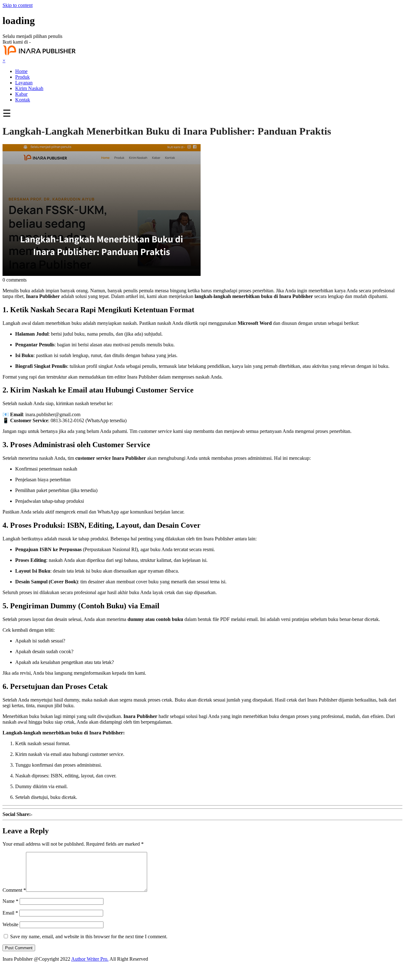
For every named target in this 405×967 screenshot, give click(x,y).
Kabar (21, 94)
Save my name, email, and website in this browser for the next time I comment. (88, 936)
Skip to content (18, 5)
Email (10, 912)
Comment (14, 890)
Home (21, 71)
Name (10, 901)
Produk (22, 77)
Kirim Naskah (29, 88)
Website (10, 924)
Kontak (22, 99)
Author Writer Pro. (90, 959)
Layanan (24, 82)
